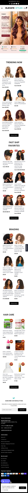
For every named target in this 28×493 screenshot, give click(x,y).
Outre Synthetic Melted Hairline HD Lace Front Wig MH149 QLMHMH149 (19, 125)
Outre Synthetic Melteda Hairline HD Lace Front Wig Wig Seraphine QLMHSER (19, 209)
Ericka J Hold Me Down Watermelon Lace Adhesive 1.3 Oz (8, 353)
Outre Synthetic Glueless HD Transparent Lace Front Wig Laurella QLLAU (6, 82)
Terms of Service (5, 467)
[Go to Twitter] (14, 3)
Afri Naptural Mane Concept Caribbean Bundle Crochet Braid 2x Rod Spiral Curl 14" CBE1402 (8, 293)
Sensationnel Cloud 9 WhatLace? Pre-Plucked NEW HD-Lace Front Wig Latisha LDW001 (19, 164)
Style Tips (3, 446)
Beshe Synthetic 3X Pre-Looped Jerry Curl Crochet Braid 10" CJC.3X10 (8, 186)
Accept (22, 487)
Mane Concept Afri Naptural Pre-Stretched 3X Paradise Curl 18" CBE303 (19, 271)
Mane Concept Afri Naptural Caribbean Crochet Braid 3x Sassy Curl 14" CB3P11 (8, 270)
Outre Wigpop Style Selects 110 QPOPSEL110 (20, 102)
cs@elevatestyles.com (6, 430)
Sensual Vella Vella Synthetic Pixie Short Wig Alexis (8, 163)
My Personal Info (5, 465)
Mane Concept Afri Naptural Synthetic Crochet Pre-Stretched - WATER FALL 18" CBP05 (19, 293)
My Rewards (4, 458)
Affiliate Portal (4, 448)
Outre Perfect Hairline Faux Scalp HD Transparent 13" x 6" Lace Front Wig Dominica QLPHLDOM (19, 187)
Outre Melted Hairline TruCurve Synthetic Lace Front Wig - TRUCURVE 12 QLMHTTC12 (7, 125)
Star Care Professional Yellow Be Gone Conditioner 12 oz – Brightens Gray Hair (8, 377)
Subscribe (22, 409)
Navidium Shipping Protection (8, 443)
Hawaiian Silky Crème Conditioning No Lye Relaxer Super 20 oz (19, 332)
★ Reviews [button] (26, 247)
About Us (3, 437)
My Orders (3, 460)
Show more (14, 135)
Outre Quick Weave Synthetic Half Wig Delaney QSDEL (7, 103)
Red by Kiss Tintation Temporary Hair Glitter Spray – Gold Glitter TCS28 (19, 376)
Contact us (3, 439)
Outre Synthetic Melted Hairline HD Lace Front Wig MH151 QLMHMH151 (19, 81)
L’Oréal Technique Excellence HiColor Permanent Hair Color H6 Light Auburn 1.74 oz (19, 355)
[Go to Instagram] (12, 3)
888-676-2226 (10, 425)
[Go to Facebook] (9, 3)
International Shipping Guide (7, 450)
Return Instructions (5, 441)
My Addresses (4, 463)
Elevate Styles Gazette (6, 452)
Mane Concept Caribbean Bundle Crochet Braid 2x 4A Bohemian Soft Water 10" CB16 (19, 248)
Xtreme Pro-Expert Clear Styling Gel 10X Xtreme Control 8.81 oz (8, 333)
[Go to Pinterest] (18, 3)
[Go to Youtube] (16, 3)
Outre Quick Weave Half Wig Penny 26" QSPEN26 (8, 208)
